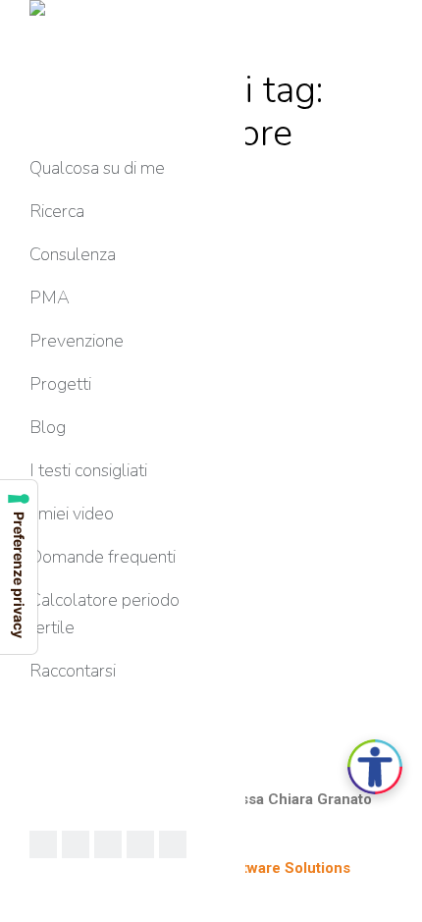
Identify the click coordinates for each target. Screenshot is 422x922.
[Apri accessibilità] (374, 766)
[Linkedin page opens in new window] (75, 844)
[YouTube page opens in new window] (140, 844)
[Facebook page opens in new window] (43, 844)
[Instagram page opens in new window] (172, 844)
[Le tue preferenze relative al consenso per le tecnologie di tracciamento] (18, 567)
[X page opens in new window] (108, 844)
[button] (129, 17)
